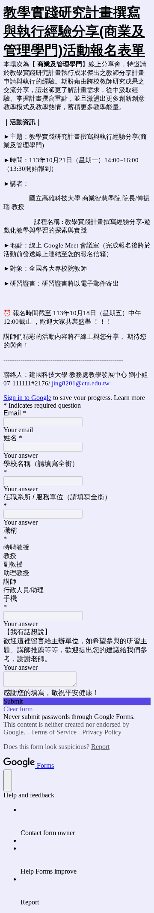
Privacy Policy (101, 732)
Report (100, 746)
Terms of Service (54, 732)
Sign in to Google (27, 397)
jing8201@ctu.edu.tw (81, 383)
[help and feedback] (7, 780)
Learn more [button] (129, 397)
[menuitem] (86, 821)
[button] (77, 701)
